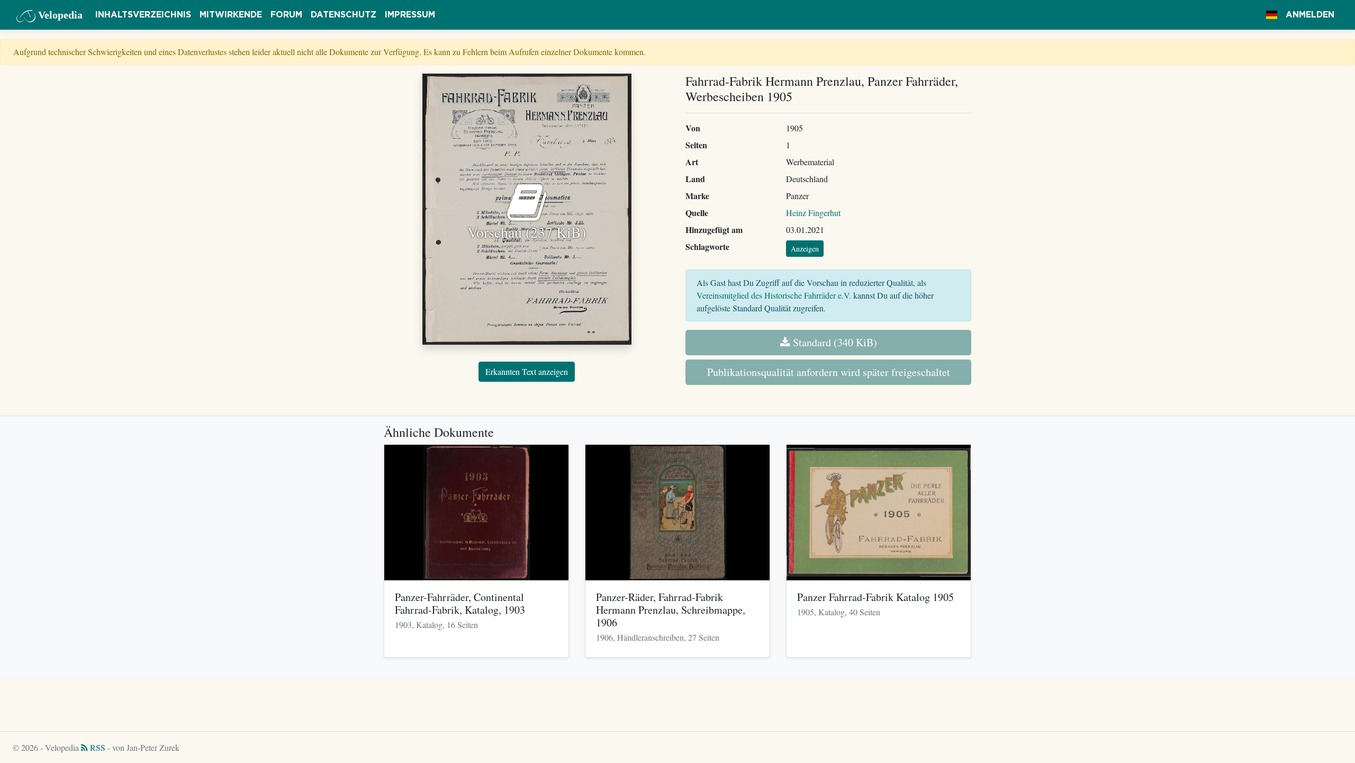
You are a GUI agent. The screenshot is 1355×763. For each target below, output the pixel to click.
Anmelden (1310, 15)
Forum (286, 15)
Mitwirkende (231, 15)
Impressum (410, 15)
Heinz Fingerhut (813, 212)
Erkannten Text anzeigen (526, 371)
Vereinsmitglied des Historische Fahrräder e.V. (774, 295)
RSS (96, 747)
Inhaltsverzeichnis (143, 15)
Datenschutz (343, 15)
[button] (1271, 14)
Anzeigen (805, 249)
